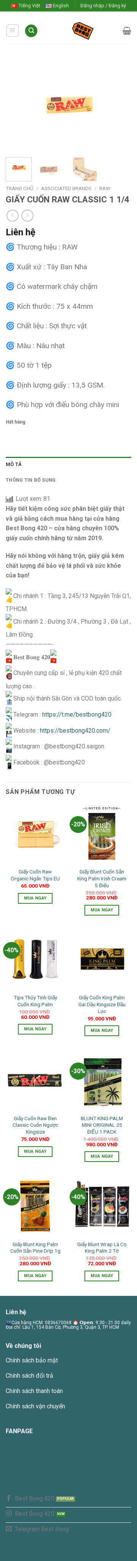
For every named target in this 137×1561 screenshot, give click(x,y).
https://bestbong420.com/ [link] (75, 730)
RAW (104, 188)
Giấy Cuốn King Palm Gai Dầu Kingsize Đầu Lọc (102, 1004)
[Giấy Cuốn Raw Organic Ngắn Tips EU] (35, 834)
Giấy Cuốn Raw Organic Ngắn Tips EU (35, 875)
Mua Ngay (35, 898)
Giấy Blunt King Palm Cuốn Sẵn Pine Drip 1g (35, 1247)
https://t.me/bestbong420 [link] (77, 714)
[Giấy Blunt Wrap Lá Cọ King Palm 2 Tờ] (101, 1206)
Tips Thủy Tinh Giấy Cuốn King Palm (35, 1000)
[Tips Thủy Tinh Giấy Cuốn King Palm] (35, 960)
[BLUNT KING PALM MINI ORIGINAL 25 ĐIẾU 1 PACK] (101, 1080)
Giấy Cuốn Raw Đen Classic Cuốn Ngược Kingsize (35, 1125)
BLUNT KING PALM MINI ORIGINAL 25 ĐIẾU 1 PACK (102, 1125)
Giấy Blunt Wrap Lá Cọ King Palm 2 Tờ (102, 1247)
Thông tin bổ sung (31, 480)
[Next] (119, 107)
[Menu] (12, 30)
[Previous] (18, 107)
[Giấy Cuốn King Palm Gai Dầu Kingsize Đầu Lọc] (101, 960)
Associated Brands (66, 188)
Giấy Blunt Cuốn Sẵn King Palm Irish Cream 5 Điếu (101, 878)
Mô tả (14, 464)
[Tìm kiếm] (31, 30)
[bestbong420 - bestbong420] (80, 30)
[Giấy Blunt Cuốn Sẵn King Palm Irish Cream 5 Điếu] (101, 834)
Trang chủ (19, 188)
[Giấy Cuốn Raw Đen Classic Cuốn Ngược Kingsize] (35, 1080)
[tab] (68, 464)
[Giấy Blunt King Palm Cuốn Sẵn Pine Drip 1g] (35, 1206)
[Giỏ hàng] (127, 30)
